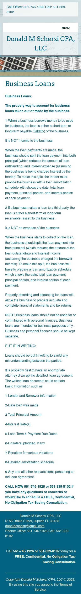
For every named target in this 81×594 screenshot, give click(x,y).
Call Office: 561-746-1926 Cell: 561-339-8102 (36, 9)
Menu (66, 28)
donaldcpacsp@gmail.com (24, 525)
